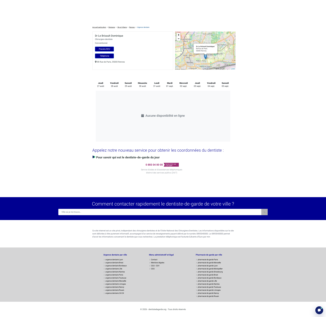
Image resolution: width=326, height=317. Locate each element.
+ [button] (178, 34)
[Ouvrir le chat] (319, 310)
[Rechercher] (264, 212)
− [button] (178, 38)
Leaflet (233, 69)
